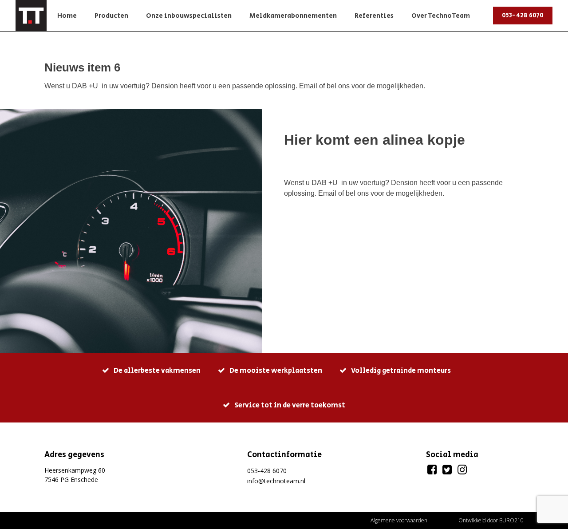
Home (67, 15)
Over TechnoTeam (440, 15)
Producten (111, 15)
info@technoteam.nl (276, 481)
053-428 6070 (523, 15)
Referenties (374, 15)
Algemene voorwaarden (399, 520)
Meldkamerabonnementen (293, 15)
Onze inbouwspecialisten (189, 15)
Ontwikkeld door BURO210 (491, 520)
